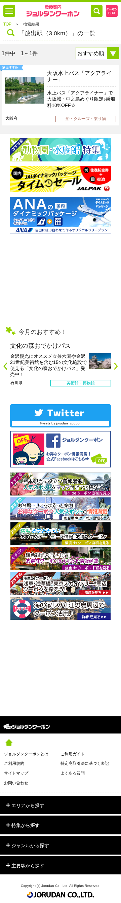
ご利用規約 (14, 763)
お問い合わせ (16, 783)
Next (116, 366)
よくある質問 (73, 773)
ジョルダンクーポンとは (26, 754)
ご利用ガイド (73, 754)
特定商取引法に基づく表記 (85, 763)
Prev (5, 366)
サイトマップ (16, 773)
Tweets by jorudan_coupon (61, 423)
